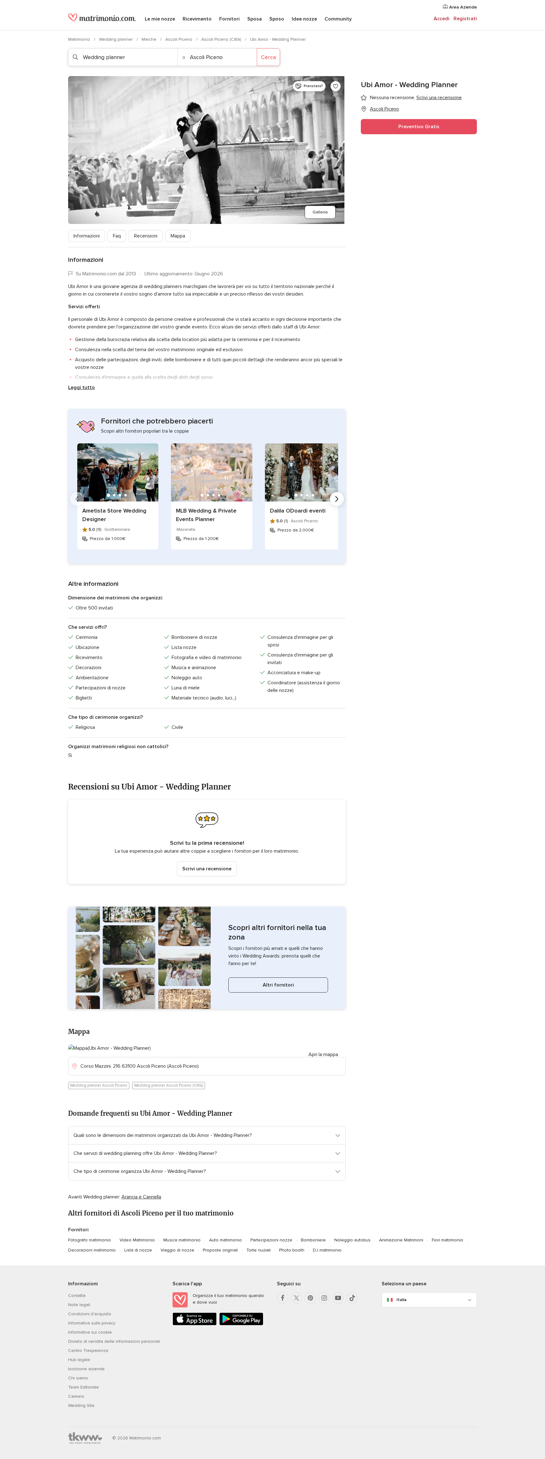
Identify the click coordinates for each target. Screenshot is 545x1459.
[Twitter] (296, 1298)
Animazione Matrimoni (401, 1240)
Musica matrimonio (182, 1240)
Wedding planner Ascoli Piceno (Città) (168, 1085)
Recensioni (145, 236)
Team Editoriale (83, 1387)
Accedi (441, 18)
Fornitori (229, 19)
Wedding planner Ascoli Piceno (98, 1085)
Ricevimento (197, 19)
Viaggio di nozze (177, 1250)
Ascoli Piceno (179, 39)
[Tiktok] (352, 1298)
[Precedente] (77, 499)
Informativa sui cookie (90, 1332)
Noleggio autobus (352, 1240)
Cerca (268, 57)
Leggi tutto (81, 387)
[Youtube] (338, 1298)
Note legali (79, 1304)
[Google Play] (241, 1324)
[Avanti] (337, 499)
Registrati (465, 18)
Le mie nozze (160, 19)
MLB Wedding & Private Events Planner (206, 515)
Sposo (276, 19)
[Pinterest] (310, 1298)
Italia (401, 1299)
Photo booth (291, 1250)
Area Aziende (462, 7)
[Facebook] (282, 1298)
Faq (117, 236)
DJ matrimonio (327, 1250)
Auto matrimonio (225, 1240)
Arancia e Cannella (141, 1197)
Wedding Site (81, 1405)
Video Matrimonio (137, 1240)
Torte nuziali (258, 1250)
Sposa (254, 19)
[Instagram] (324, 1298)
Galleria (320, 212)
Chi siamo (78, 1378)
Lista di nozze (138, 1250)
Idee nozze (304, 19)
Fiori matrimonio (447, 1240)
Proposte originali (220, 1250)
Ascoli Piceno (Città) (222, 39)
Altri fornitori (278, 985)
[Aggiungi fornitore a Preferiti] (336, 86)
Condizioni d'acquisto (89, 1314)
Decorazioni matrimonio (92, 1250)
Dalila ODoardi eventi (297, 510)
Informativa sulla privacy (91, 1323)
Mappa (178, 236)
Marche (150, 39)
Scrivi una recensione (206, 869)
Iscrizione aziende (86, 1369)
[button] (207, 842)
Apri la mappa (323, 1054)
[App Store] (195, 1324)
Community (338, 19)
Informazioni (86, 236)
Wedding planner (116, 39)
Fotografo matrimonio (89, 1240)
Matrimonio (79, 39)
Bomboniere (313, 1240)
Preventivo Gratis (418, 126)
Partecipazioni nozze (271, 1240)
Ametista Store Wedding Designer (114, 515)
